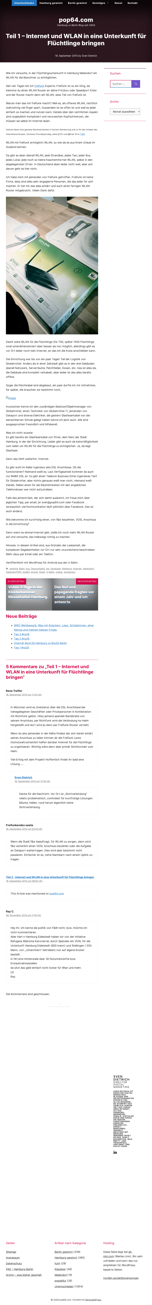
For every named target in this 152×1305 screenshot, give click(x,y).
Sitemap (11, 1251)
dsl (47, 568)
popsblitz (60, 1280)
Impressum (13, 1257)
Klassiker (60, 1269)
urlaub (59, 572)
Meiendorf (61, 1274)
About (118, 2)
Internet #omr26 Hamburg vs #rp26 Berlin (40, 643)
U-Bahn (50, 572)
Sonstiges (98, 2)
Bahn (22, 568)
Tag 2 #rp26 (21, 638)
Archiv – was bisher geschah (24, 1274)
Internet (77, 568)
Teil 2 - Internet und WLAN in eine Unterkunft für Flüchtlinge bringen (50, 877)
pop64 (26, 572)
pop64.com (76, 19)
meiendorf (88, 568)
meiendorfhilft (14, 572)
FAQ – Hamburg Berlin (19, 1269)
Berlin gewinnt (77, 2)
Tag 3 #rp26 (21, 634)
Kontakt (133, 2)
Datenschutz (14, 1263)
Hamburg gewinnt (51, 2)
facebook (55, 568)
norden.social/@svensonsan (121, 1278)
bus (28, 568)
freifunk (39, 85)
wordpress (69, 572)
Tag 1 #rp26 (21, 647)
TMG (82, 134)
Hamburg (67, 568)
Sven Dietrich (23, 777)
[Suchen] (136, 84)
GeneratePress (93, 1299)
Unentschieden (24, 2)
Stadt (42, 572)
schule (34, 572)
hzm (57, 1263)
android (14, 568)
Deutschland (38, 568)
